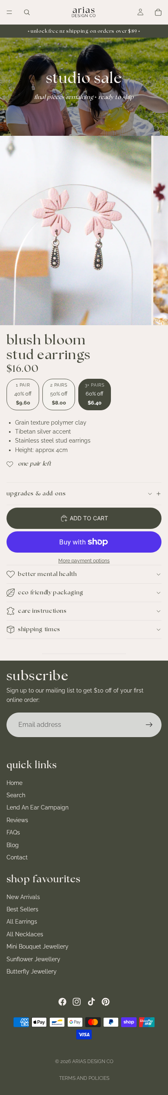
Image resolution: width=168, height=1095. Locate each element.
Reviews (17, 820)
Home (14, 783)
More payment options (84, 561)
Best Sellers (22, 909)
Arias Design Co (92, 1061)
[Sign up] (149, 724)
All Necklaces (25, 934)
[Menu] (9, 12)
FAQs (13, 832)
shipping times (39, 629)
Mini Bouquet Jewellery (38, 946)
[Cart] (158, 12)
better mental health (47, 574)
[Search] (27, 12)
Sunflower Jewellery (33, 959)
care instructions (42, 611)
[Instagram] (77, 1002)
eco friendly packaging (51, 593)
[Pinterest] (106, 1002)
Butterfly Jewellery (32, 971)
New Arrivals (23, 897)
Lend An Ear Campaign (38, 808)
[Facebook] (62, 1002)
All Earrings (22, 922)
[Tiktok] (91, 1002)
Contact (17, 857)
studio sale (84, 78)
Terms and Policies (84, 1078)
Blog (13, 845)
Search (16, 795)
